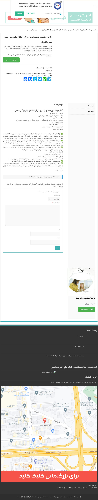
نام (59, 230)
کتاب (64, 29)
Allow (19, 13)
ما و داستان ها (79, 346)
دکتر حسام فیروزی (24, 73)
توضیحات (91, 105)
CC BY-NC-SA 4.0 (27, 497)
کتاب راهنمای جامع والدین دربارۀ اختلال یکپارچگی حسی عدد (26, 54)
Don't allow (30, 13)
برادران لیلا (81, 336)
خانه (96, 29)
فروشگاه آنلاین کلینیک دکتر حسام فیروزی (80, 29)
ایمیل (58, 238)
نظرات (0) (91, 111)
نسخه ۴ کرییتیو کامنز (41, 497)
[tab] (82, 106)
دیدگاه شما (56, 203)
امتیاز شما (57, 195)
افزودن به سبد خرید (11, 60)
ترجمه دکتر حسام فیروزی (38, 73)
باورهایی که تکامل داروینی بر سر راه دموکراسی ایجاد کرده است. (65, 356)
